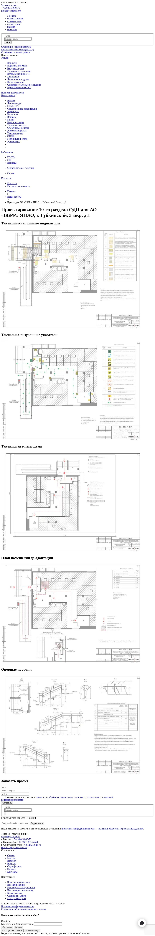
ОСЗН (10, 136)
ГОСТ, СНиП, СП (16, 898)
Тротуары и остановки (19, 71)
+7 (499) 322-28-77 (10, 8)
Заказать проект (9, 5)
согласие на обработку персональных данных (59, 797)
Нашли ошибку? (32, 930)
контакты (12, 29)
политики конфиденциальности (78, 828)
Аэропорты (13, 111)
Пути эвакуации (15, 82)
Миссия (11, 858)
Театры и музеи (15, 133)
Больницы (12, 114)
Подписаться (37, 823)
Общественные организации (22, 108)
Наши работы (8, 95)
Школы (11, 100)
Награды (11, 863)
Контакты (6, 178)
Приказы (11, 162)
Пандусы (12, 63)
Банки (10, 119)
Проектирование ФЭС (19, 87)
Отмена (18, 927)
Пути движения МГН (18, 74)
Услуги (4, 57)
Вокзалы (11, 117)
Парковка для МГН (17, 65)
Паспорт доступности (12, 92)
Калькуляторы (14, 893)
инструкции (13, 24)
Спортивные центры (18, 128)
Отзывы (11, 869)
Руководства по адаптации (21, 887)
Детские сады (14, 103)
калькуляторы (14, 21)
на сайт (11, 26)
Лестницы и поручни (18, 79)
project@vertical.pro (11, 10)
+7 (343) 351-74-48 (28, 842)
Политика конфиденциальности (17, 906)
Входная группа (15, 68)
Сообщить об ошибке (12, 930)
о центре (11, 16)
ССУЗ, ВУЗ (13, 106)
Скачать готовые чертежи (20, 168)
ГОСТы (11, 157)
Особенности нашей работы (15, 52)
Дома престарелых (16, 130)
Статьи (11, 173)
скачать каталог (15, 18)
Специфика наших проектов (16, 47)
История (11, 861)
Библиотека (7, 152)
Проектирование (16, 884)
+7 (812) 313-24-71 (31, 844)
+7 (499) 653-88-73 (21, 839)
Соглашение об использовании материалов (23, 909)
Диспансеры (13, 141)
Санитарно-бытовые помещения (24, 84)
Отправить (7, 803)
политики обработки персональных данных (120, 828)
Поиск (7, 36)
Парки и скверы (15, 122)
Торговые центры (16, 125)
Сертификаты (14, 866)
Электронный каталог (18, 882)
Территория (13, 76)
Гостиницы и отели (17, 138)
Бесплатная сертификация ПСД (17, 49)
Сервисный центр (16, 895)
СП (9, 160)
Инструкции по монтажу (20, 890)
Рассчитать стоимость (18, 186)
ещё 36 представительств (14, 847)
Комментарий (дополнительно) (17, 924)
